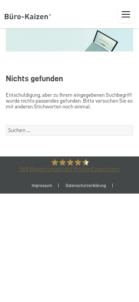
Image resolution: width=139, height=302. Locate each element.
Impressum (42, 186)
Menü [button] (125, 14)
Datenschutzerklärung (86, 186)
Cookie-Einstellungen (69, 201)
